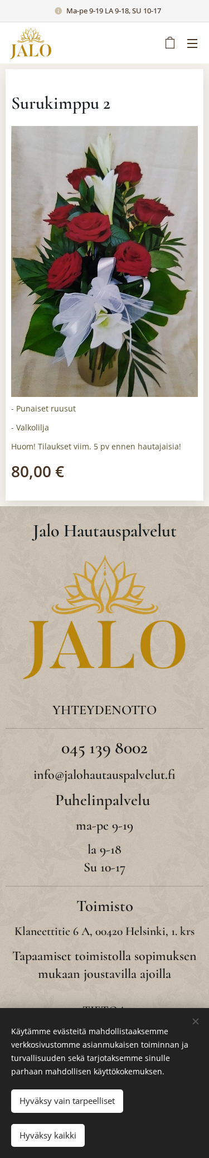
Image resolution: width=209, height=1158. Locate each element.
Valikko (192, 43)
